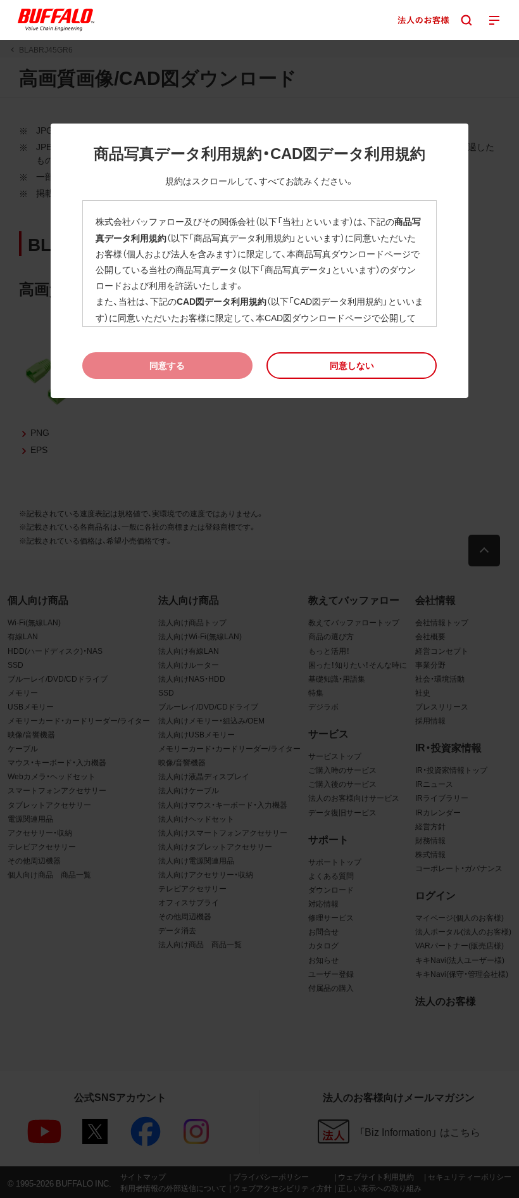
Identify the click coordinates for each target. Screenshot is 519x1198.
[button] (351, 365)
